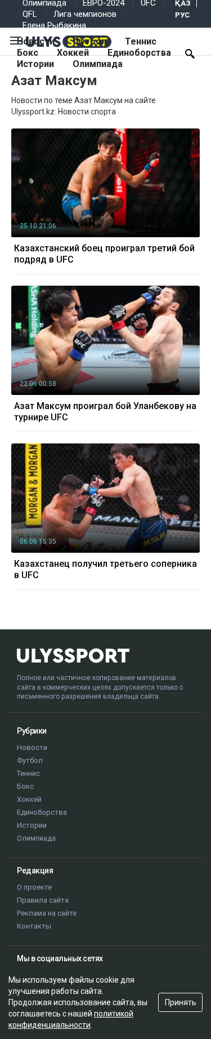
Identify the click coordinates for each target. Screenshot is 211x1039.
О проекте (34, 887)
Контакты (34, 926)
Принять (180, 1002)
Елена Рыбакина (54, 25)
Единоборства (139, 52)
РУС (182, 15)
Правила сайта (43, 900)
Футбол (89, 41)
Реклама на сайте (47, 913)
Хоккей (73, 52)
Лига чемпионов (84, 14)
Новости (36, 41)
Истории (35, 64)
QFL (30, 14)
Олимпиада (98, 64)
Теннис (140, 41)
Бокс (27, 52)
